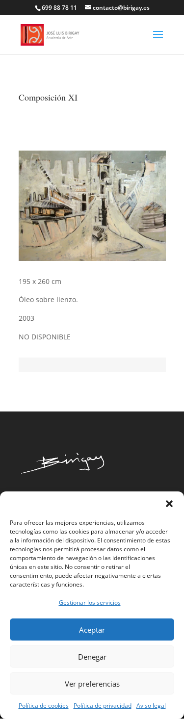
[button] (169, 504)
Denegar (92, 657)
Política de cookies (44, 705)
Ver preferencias (92, 684)
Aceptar (92, 630)
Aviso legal (151, 705)
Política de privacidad (102, 705)
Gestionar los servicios (90, 602)
